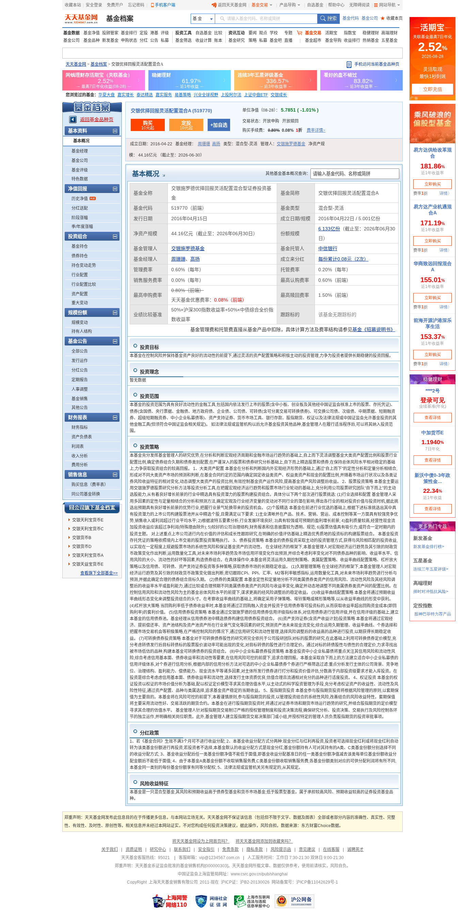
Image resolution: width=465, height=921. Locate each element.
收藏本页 (392, 18)
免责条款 (230, 849)
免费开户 (115, 5)
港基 (154, 33)
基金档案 (119, 18)
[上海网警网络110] (170, 901)
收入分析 (79, 456)
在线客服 (331, 849)
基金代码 (350, 18)
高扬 (216, 144)
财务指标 (79, 427)
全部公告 (79, 351)
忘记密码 (136, 5)
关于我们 (109, 849)
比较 (218, 33)
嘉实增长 (125, 95)
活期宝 (331, 33)
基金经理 (79, 151)
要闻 (252, 33)
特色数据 (79, 179)
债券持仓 (79, 256)
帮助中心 (336, 5)
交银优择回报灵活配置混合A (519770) (171, 110)
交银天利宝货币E (87, 520)
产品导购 (287, 5)
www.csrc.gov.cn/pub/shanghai (259, 874)
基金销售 (79, 399)
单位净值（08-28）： (280, 110)
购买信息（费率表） (89, 484)
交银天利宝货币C (88, 529)
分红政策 (149, 733)
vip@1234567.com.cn (219, 857)
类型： (240, 144)
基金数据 (71, 33)
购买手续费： (283, 130)
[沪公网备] (294, 901)
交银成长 (279, 95)
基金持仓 (79, 246)
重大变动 (79, 303)
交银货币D (82, 546)
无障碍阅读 (359, 5)
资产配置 (79, 294)
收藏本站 (73, 5)
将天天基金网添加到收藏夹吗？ (264, 841)
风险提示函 (281, 849)
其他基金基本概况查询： (288, 173)
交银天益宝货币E (87, 564)
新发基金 (110, 40)
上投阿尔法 (231, 95)
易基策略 (183, 95)
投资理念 (149, 371)
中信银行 (327, 248)
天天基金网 (76, 64)
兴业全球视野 (206, 95)
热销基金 (371, 40)
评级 (165, 33)
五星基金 (389, 40)
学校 (274, 33)
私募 (165, 40)
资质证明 (134, 849)
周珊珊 (204, 144)
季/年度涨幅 (82, 226)
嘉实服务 (164, 95)
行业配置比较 (83, 284)
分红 (144, 40)
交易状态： (270, 121)
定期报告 (79, 379)
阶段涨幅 (79, 217)
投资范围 (149, 396)
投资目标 (149, 347)
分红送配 (79, 208)
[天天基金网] (81, 19)
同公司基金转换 (85, 494)
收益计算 (203, 40)
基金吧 (276, 40)
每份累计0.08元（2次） (343, 259)
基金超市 (313, 40)
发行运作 (79, 360)
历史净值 (79, 198)
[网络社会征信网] (211, 901)
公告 (154, 40)
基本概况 (81, 141)
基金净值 (91, 33)
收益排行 (352, 40)
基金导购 (333, 40)
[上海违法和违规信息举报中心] (252, 901)
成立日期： (151, 144)
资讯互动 (236, 33)
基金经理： (197, 144)
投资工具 (183, 33)
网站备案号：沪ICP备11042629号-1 (305, 882)
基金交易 (260, 5)
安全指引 (206, 849)
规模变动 (79, 322)
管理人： (282, 144)
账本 (218, 40)
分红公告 (79, 370)
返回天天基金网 (232, 5)
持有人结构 (81, 331)
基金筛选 (183, 40)
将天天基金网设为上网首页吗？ (200, 841)
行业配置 (79, 275)
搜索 (328, 18)
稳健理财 (371, 33)
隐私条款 (254, 849)
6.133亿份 (329, 228)
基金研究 (236, 40)
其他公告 (79, 407)
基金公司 (370, 18)
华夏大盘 (106, 95)
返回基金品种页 (96, 119)
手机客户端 (165, 5)
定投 (144, 33)
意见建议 (307, 849)
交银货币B (81, 537)
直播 (288, 40)
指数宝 (350, 33)
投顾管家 (110, 33)
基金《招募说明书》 (373, 329)
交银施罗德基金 (291, 144)
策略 (252, 40)
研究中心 (158, 849)
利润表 (77, 446)
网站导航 (387, 5)
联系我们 (182, 849)
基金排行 (129, 33)
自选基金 (315, 5)
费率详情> (316, 130)
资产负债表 (81, 437)
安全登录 (94, 5)
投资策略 (149, 447)
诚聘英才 (355, 849)
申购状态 (129, 40)
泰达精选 (145, 95)
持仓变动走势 (83, 265)
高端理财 (389, 33)
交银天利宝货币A (87, 555)
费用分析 (79, 465)
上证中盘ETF (256, 95)
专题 (288, 33)
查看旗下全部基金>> (99, 573)
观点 (263, 33)
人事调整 (79, 389)
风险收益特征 (154, 783)
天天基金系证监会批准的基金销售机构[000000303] (181, 865)
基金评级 (79, 170)
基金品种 (91, 40)
